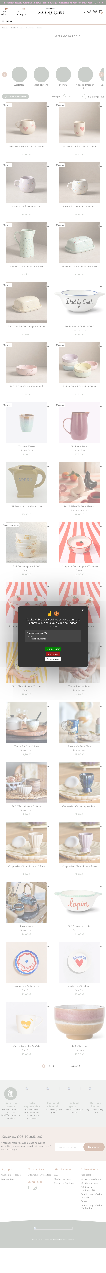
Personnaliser (53, 659)
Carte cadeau (3, 13)
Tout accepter (53, 649)
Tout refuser (53, 654)
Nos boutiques (21, 13)
